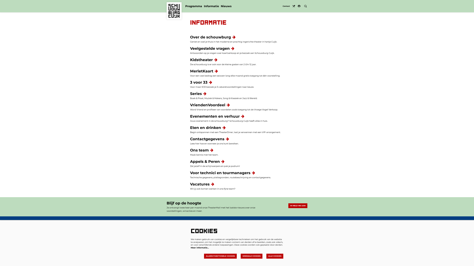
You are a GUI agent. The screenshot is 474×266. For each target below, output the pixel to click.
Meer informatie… (200, 248)
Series (196, 93)
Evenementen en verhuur (215, 116)
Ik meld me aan (298, 206)
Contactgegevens (207, 139)
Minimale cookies (252, 256)
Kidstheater (201, 60)
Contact (286, 6)
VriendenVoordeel (207, 105)
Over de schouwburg (210, 37)
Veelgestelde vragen (210, 48)
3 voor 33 (198, 82)
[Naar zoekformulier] (305, 6)
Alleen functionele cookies (220, 256)
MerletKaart (201, 71)
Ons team (199, 150)
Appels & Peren (205, 161)
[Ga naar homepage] (174, 7)
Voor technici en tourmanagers (220, 173)
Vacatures (200, 184)
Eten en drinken (293, 6)
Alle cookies (274, 256)
